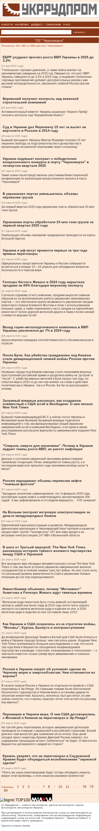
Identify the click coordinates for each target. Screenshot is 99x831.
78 (84, 787)
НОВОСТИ (7, 25)
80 (6, 790)
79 (91, 787)
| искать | (79, 32)
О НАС (67, 25)
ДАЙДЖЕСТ (37, 25)
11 (67, 787)
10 (60, 787)
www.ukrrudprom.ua (81, 812)
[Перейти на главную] (49, 20)
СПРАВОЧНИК (53, 25)
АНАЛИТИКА (22, 25)
